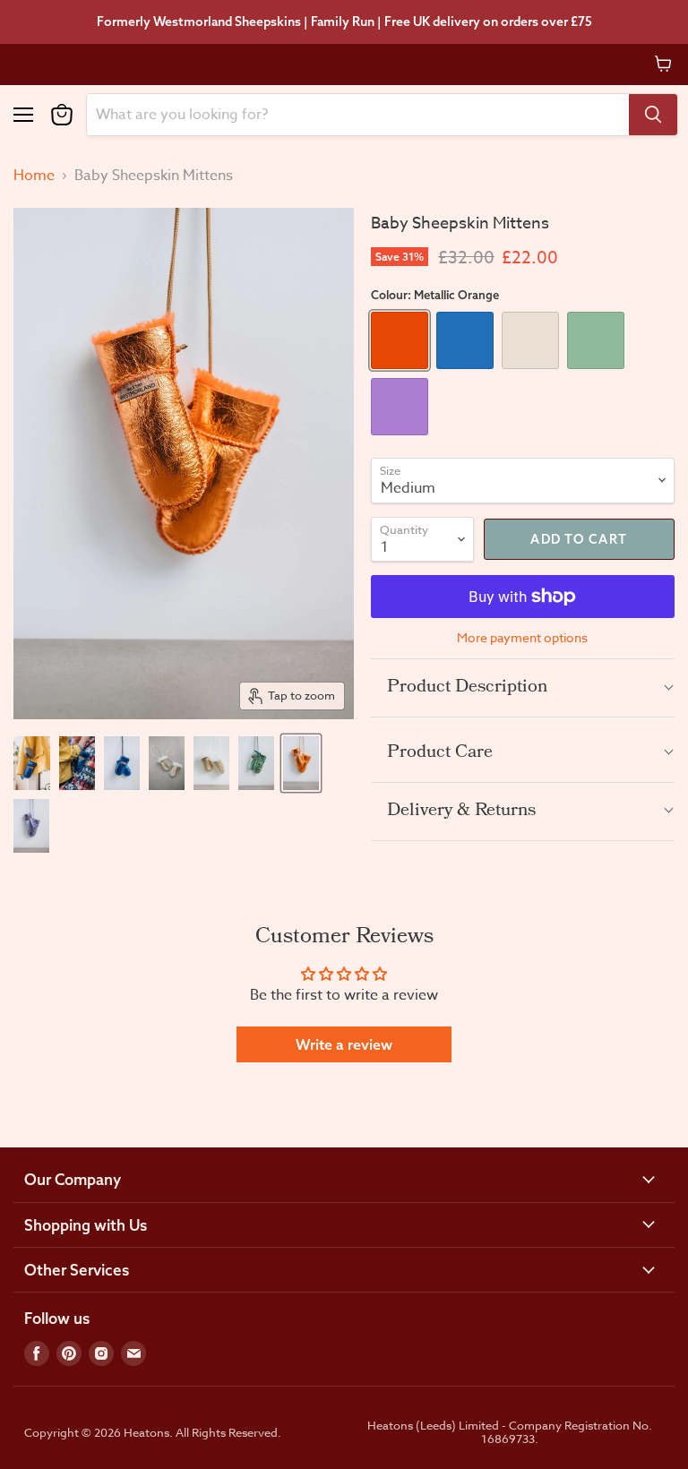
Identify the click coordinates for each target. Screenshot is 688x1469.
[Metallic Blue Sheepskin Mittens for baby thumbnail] (32, 763)
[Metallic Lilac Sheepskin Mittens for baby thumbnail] (31, 826)
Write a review (344, 1044)
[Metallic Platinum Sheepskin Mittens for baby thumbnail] (166, 763)
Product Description (467, 688)
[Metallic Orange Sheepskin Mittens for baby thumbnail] (301, 763)
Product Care (440, 753)
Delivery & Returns (461, 811)
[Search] (653, 114)
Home (34, 176)
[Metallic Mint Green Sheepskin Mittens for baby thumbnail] (256, 763)
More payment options (522, 638)
